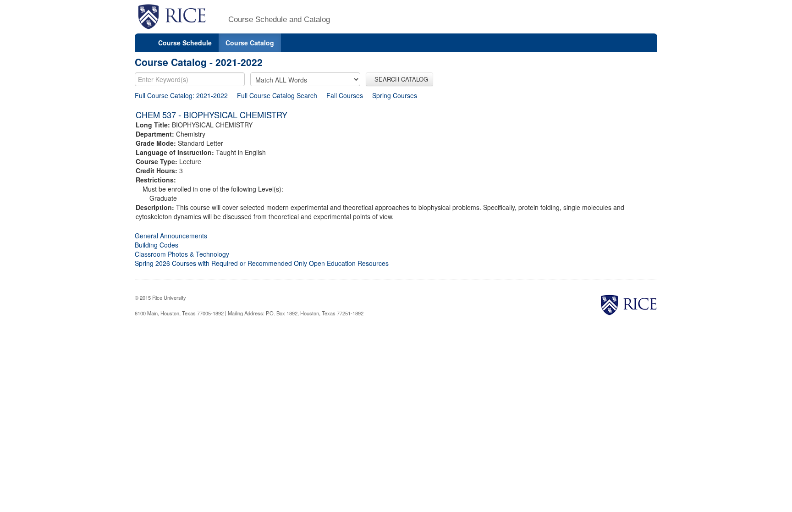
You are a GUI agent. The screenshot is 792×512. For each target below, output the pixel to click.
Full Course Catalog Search (277, 95)
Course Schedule (185, 42)
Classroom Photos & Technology (182, 254)
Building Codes (156, 244)
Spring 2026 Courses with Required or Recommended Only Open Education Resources (262, 263)
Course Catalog (250, 42)
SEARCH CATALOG (399, 79)
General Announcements (171, 235)
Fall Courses (344, 95)
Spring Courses (394, 95)
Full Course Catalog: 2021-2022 (181, 95)
